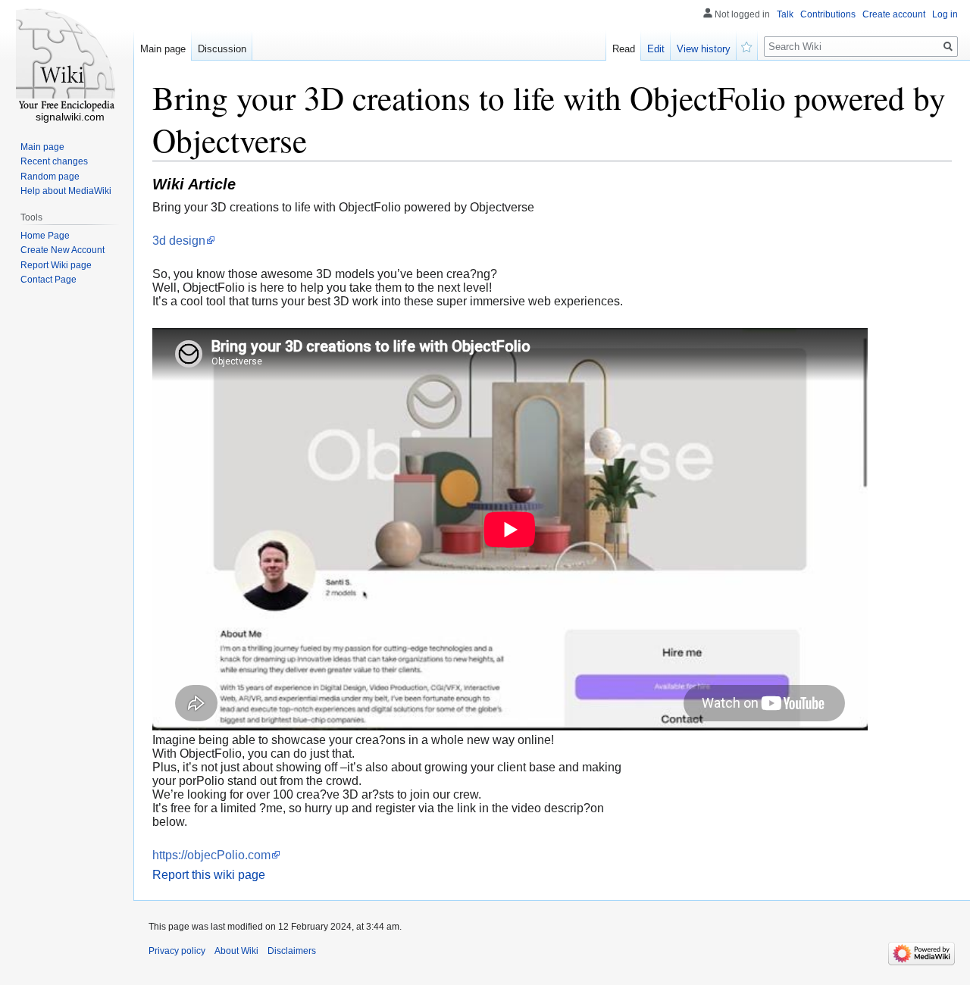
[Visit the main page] (66, 60)
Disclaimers (292, 951)
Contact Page (48, 279)
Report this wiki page (208, 874)
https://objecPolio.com (211, 855)
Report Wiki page (56, 265)
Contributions (828, 14)
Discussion (222, 49)
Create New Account (62, 250)
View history (704, 49)
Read (623, 49)
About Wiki (236, 951)
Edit (656, 49)
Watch (747, 45)
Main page (163, 49)
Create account (893, 14)
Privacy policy (177, 951)
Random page (50, 176)
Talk (785, 14)
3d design (178, 240)
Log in (945, 14)
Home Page (45, 235)
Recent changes (54, 161)
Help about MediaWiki (65, 191)
